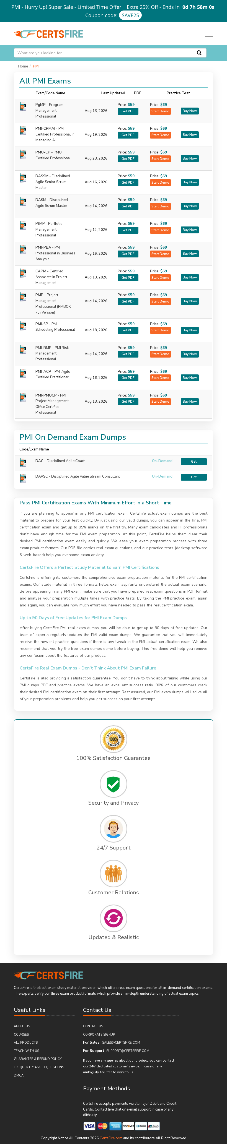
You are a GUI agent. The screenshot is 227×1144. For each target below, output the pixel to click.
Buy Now (190, 111)
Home (23, 66)
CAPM (51, 277)
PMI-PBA (55, 253)
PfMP (49, 229)
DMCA (19, 1075)
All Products (26, 1043)
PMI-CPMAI (54, 134)
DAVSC (41, 476)
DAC (39, 460)
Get (194, 461)
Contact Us (93, 1026)
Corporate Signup (99, 1035)
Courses (21, 1035)
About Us (22, 1026)
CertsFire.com (111, 1138)
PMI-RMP (52, 353)
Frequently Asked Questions (39, 1067)
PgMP (49, 110)
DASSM (52, 182)
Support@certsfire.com (127, 1051)
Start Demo (160, 111)
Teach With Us (26, 1051)
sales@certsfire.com (121, 1043)
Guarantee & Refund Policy (38, 1059)
